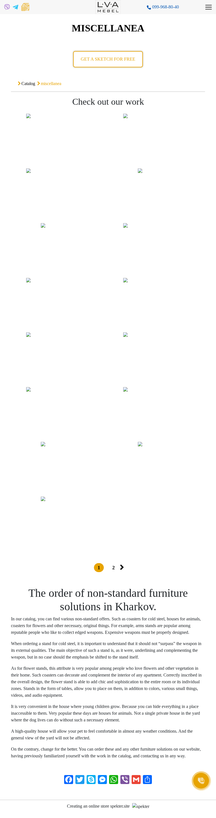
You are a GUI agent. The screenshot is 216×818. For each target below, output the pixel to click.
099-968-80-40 (165, 6)
